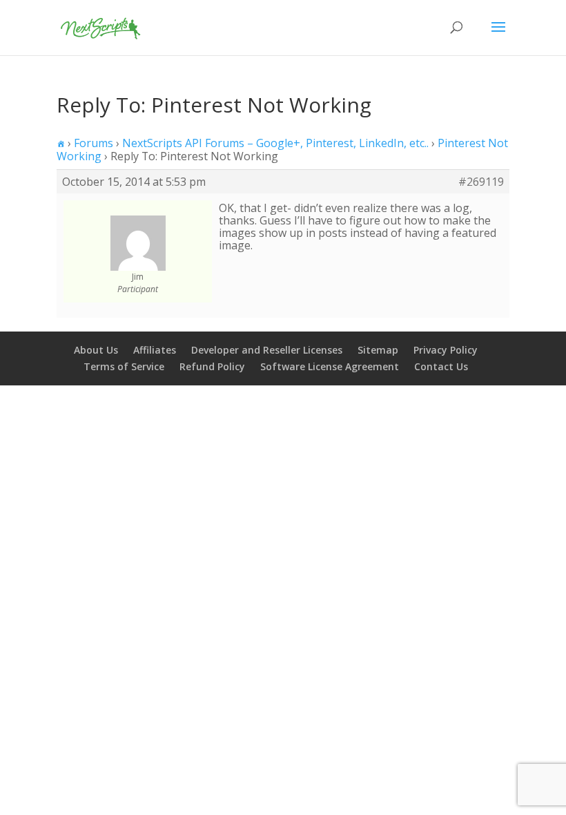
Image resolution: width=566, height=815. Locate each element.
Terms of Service (124, 366)
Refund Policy (212, 366)
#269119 (481, 181)
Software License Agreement (329, 366)
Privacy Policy (445, 349)
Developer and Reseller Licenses (266, 349)
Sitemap (378, 349)
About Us (96, 349)
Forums (93, 143)
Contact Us (441, 366)
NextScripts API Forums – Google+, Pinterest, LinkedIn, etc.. (275, 143)
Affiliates (154, 349)
